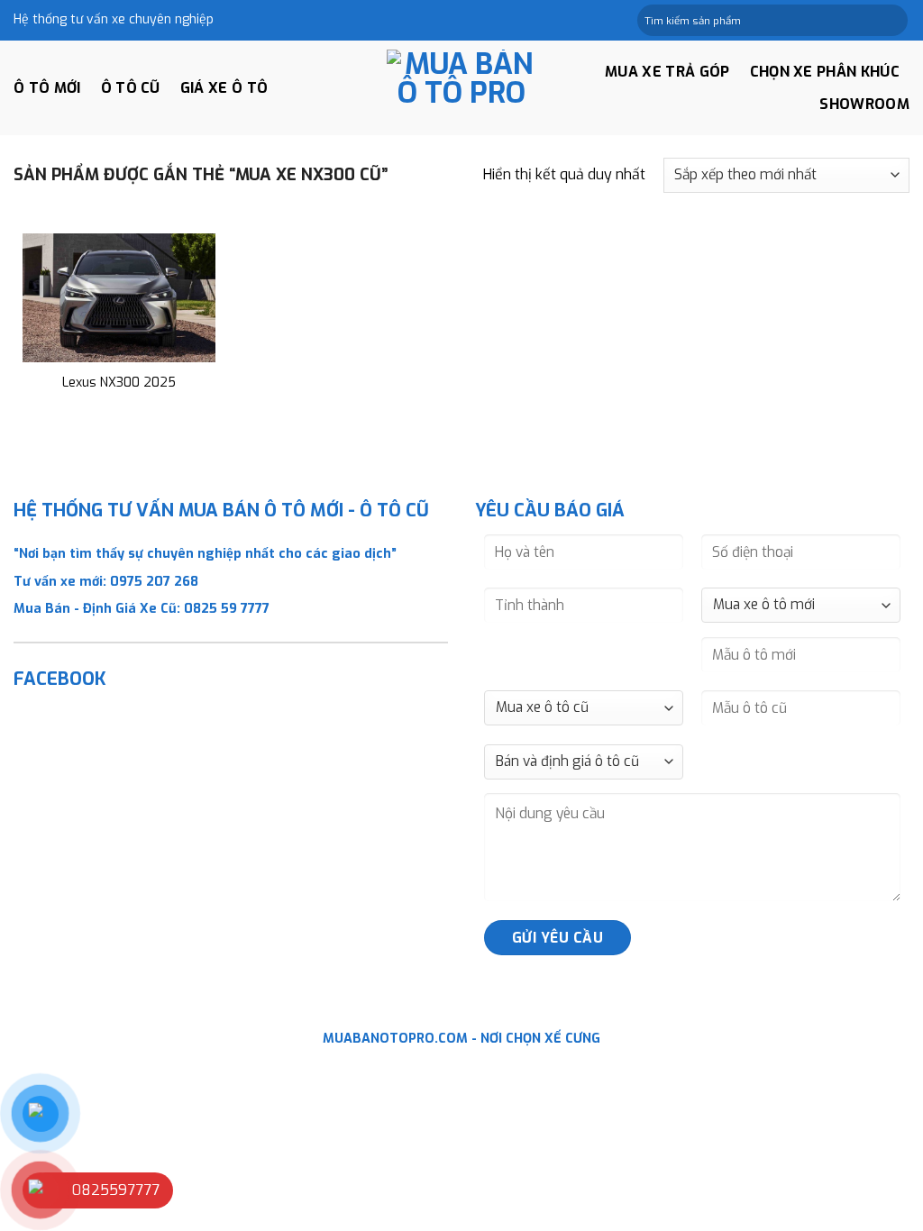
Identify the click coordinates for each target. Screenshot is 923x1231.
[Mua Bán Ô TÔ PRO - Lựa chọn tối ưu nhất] (461, 88)
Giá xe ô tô (224, 87)
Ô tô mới (47, 87)
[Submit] (893, 20)
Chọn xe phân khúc (825, 71)
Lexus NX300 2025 (119, 383)
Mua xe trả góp (667, 71)
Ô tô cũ (130, 87)
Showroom (864, 104)
